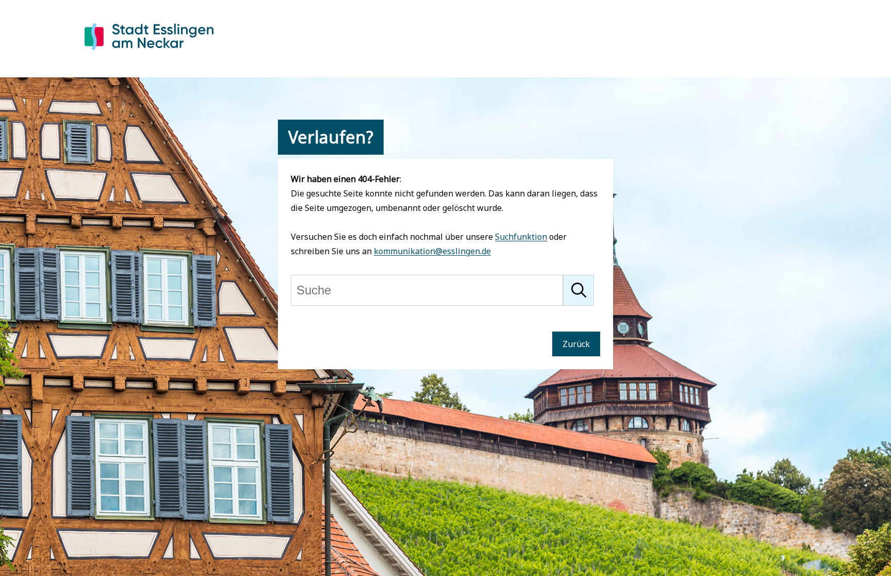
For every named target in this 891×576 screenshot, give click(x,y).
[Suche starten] (578, 290)
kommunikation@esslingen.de (432, 251)
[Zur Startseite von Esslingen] (149, 52)
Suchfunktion (521, 236)
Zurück (576, 344)
